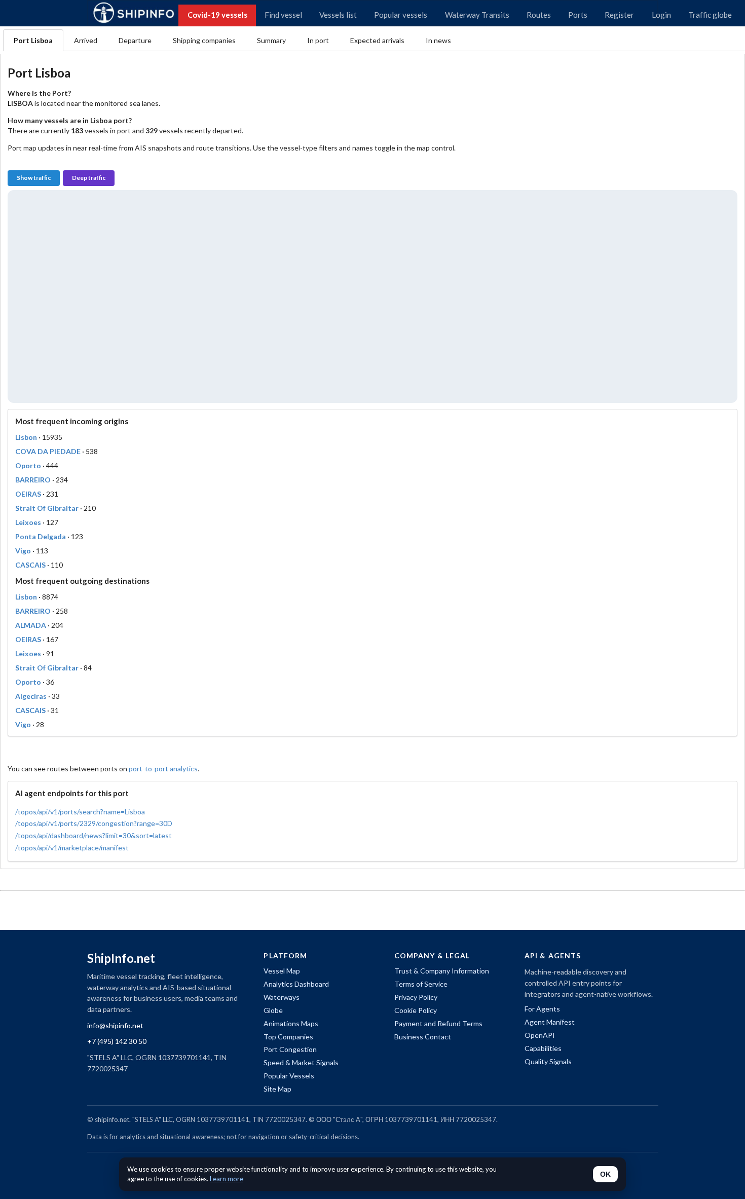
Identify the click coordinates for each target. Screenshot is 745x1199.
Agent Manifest (550, 1022)
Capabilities (543, 1048)
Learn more (226, 1179)
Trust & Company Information (441, 970)
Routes (539, 14)
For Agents (542, 1008)
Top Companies (288, 1036)
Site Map (277, 1088)
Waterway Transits (477, 14)
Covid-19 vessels (217, 14)
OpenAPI (540, 1035)
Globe (273, 1010)
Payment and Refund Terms (438, 1023)
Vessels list (338, 14)
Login (661, 14)
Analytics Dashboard (296, 984)
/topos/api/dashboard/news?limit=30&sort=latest (93, 835)
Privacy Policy (415, 997)
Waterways (282, 997)
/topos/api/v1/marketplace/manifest (72, 847)
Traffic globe (710, 14)
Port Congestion (290, 1049)
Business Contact (422, 1036)
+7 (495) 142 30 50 (116, 1041)
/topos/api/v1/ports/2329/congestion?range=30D (93, 823)
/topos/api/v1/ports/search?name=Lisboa (80, 811)
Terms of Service (421, 984)
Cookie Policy (415, 1010)
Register (619, 14)
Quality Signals (548, 1061)
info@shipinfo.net (115, 1025)
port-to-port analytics (163, 768)
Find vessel (283, 14)
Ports (577, 14)
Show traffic (34, 177)
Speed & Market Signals (301, 1062)
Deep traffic (88, 177)
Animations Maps (291, 1023)
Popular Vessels (289, 1075)
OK (605, 1174)
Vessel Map (282, 970)
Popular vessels (400, 14)
